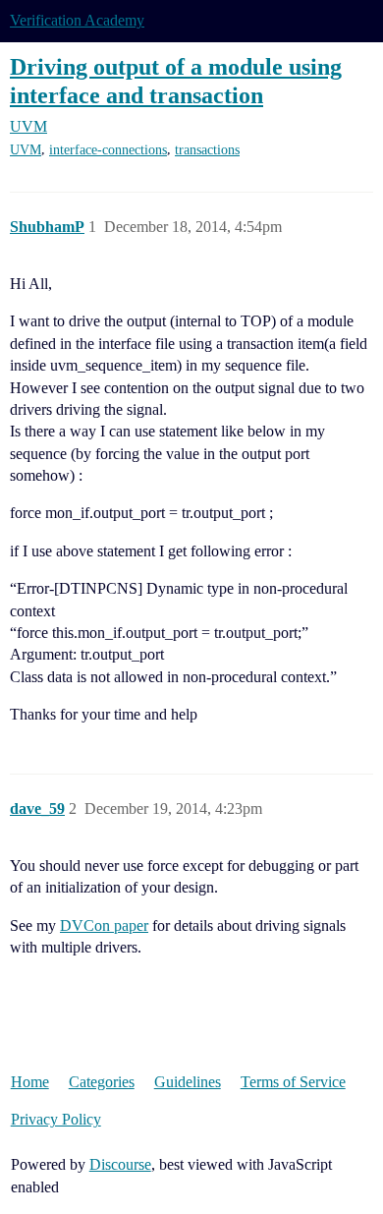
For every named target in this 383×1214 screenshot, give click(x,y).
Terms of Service (293, 1081)
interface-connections (108, 150)
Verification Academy (77, 20)
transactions (207, 150)
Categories (102, 1081)
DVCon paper (104, 925)
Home (30, 1081)
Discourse (120, 1164)
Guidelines (187, 1081)
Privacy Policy (56, 1119)
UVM (25, 150)
